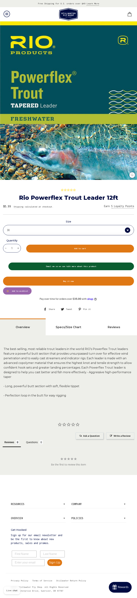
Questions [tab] (32, 442)
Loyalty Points (122, 206)
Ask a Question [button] (91, 435)
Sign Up (54, 562)
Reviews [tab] (114, 327)
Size (68, 221)
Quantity (11, 240)
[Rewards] (120, 587)
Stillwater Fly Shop (68, 14)
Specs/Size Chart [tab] (68, 327)
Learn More (93, 3)
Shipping (19, 206)
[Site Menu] (7, 14)
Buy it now (68, 281)
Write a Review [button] (122, 435)
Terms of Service (42, 580)
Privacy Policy (19, 580)
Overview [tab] (23, 327)
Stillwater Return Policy (71, 580)
